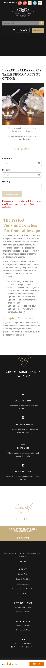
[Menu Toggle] (14, 30)
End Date (6, 170)
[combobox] (20, 23)
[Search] (41, 23)
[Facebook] (21, 561)
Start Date (7, 158)
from (4, 664)
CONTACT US (23, 538)
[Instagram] (25, 561)
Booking (36, 664)
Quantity (6, 181)
